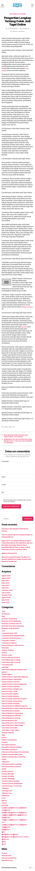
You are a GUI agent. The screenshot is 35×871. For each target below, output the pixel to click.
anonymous (6, 614)
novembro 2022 (7, 590)
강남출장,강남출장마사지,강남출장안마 (14, 808)
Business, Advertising (9, 619)
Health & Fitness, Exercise (11, 682)
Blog (3, 616)
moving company (8, 732)
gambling (5, 667)
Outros (4, 737)
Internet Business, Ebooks (11, 711)
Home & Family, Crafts (9, 691)
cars (3, 631)
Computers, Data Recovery (11, 638)
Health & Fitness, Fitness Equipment (14, 684)
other (3, 735)
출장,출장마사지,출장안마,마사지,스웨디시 (15, 837)
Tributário (5, 788)
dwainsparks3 (14, 28)
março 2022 (6, 593)
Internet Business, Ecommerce (12, 713)
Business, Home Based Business (13, 626)
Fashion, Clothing (8, 650)
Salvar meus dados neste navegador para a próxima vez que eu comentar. (17, 500)
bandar (24, 327)
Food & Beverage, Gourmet (11, 662)
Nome (4, 477)
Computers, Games (8, 640)
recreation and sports (9, 749)
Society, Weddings (8, 778)
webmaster (6, 795)
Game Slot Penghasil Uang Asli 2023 (14, 669)
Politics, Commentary (9, 740)
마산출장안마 (6, 810)
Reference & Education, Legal (12, 754)
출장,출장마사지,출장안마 (10, 834)
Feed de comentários (9, 858)
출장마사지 (5, 839)
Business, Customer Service (11, 623)
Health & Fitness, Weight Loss (12, 689)
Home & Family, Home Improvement (14, 698)
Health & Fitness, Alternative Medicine (15, 677)
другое (4, 800)
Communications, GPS (9, 633)
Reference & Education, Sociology (13, 757)
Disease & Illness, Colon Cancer (13, 645)
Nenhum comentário (19, 31)
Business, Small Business (10, 628)
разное (4, 803)
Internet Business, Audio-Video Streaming (16, 708)
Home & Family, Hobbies (10, 694)
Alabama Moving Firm (9, 553)
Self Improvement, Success (11, 766)
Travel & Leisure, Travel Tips (12, 786)
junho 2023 (6, 583)
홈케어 (4, 841)
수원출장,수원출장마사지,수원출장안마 (14, 820)
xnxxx (4, 798)
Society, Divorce (7, 771)
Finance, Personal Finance (11, 657)
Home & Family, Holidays (10, 696)
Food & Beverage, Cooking (11, 660)
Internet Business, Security (11, 718)
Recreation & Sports (9, 745)
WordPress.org (7, 860)
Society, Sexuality (8, 776)
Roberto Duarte (11, 867)
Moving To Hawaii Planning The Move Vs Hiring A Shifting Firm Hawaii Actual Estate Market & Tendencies (16, 559)
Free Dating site (7, 665)
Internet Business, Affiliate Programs (14, 706)
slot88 (4, 769)
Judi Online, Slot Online (17, 14)
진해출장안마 (6, 827)
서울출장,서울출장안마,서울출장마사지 (14, 815)
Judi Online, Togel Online (10, 730)
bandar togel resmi (9, 427)
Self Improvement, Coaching (12, 764)
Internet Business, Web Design (12, 725)
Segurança (5, 762)
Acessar (4, 853)
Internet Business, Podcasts (11, 715)
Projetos (4, 742)
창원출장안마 (6, 829)
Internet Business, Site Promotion (13, 723)
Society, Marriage (8, 774)
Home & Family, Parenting (11, 703)
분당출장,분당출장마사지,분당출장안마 (14, 812)
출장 (3, 832)
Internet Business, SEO (9, 720)
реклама (5, 805)
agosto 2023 (6, 578)
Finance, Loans (7, 655)
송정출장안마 (6, 817)
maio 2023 (5, 585)
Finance (4, 652)
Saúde (4, 759)
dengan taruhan (27, 307)
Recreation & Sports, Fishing (11, 747)
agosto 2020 (6, 597)
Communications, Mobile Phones (13, 635)
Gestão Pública (7, 674)
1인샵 (3, 611)
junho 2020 (6, 602)
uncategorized (7, 791)
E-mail (4, 484)
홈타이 (4, 844)
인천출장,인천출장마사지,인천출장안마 (14, 825)
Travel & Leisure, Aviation (10, 781)
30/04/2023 (25, 28)
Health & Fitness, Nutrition (11, 686)
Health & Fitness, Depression (12, 679)
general (4, 672)
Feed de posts (6, 855)
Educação (5, 648)
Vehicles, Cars (7, 793)
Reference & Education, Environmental (15, 752)
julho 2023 (5, 580)
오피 (3, 822)
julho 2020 (5, 600)
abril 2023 (5, 588)
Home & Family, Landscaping (12, 701)
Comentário (5, 461)
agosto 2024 (6, 576)
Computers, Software (9, 643)
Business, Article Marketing (11, 621)
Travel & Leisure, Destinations (12, 783)
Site (3, 492)
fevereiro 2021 (7, 595)
